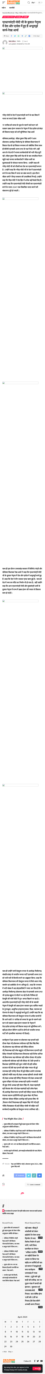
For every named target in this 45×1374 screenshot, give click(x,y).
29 (5, 1346)
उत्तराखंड (18, 17)
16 (11, 1336)
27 (34, 1341)
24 (17, 1341)
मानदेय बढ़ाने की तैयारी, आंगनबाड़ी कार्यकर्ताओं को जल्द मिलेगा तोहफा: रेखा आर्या (10, 1278)
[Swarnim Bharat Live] (13, 2)
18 (22, 1336)
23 (11, 1341)
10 (17, 1332)
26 (28, 1341)
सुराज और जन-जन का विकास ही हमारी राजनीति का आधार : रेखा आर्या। (10, 1267)
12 (28, 1332)
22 (5, 1341)
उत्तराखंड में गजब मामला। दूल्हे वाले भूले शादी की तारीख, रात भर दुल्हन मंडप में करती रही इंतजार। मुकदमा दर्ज (33, 1280)
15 (5, 1336)
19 (28, 1336)
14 (40, 1332)
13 (34, 1332)
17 (17, 1336)
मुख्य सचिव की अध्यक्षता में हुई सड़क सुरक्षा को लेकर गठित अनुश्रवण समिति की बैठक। (11, 1230)
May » (10, 1352)
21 (39, 1336)
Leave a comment (35, 1184)
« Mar (4, 1352)
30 (11, 1346)
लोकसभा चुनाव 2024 (31, 1164)
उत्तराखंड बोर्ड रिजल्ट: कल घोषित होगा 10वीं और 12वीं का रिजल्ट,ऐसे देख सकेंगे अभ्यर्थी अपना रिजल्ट (33, 1297)
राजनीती (25, 17)
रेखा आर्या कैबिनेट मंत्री (17, 1164)
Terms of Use (22, 1370)
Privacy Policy (9, 1370)
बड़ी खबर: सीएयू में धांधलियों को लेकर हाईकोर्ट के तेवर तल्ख (32, 1231)
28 (40, 1341)
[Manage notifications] (39, 1369)
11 (22, 1332)
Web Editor (12, 41)
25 (22, 1341)
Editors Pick (9, 17)
